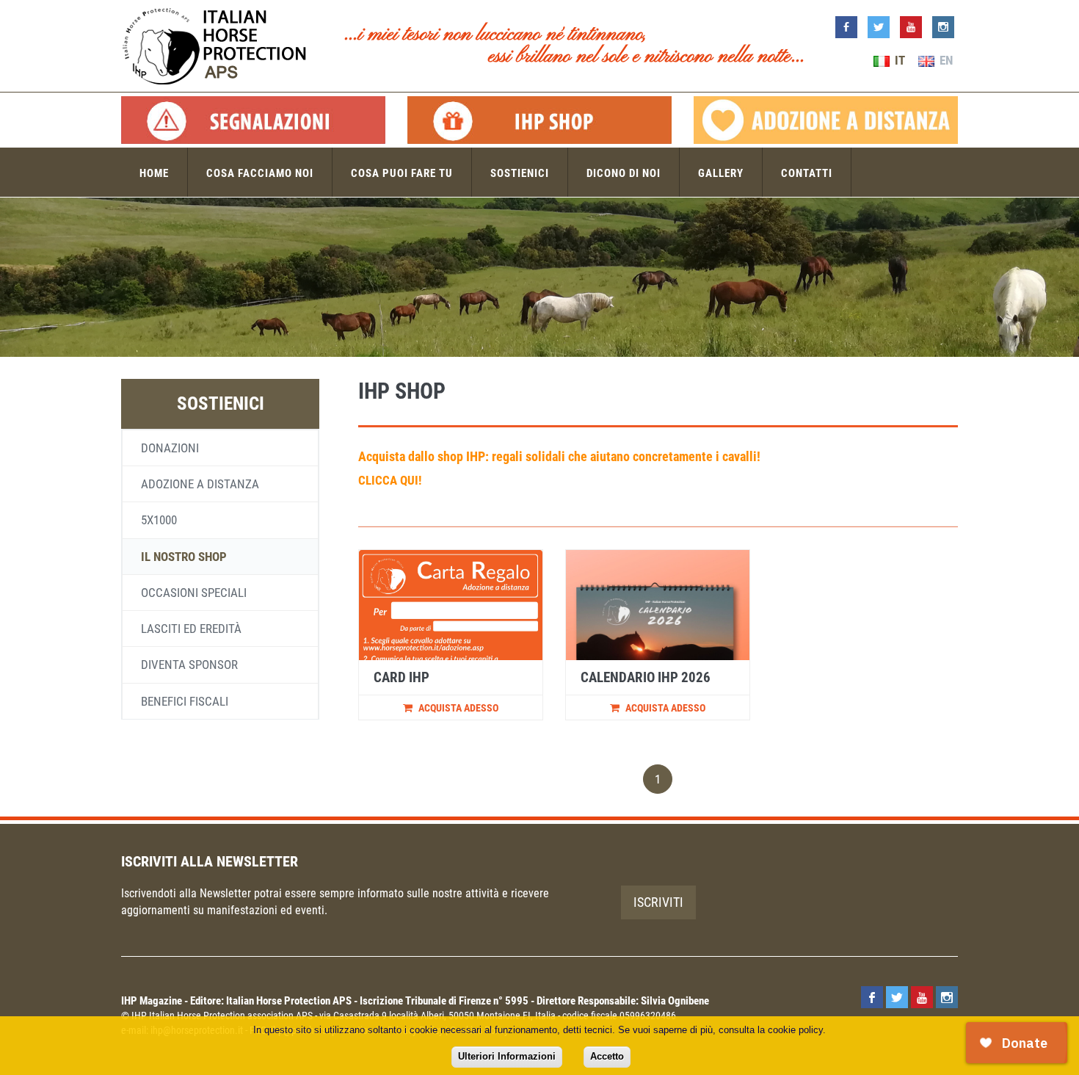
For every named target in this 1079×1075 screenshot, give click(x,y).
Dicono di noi (623, 173)
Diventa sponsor (189, 664)
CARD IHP (401, 677)
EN (945, 60)
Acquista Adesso (457, 708)
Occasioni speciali (194, 592)
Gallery (721, 173)
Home (154, 173)
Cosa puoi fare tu (402, 173)
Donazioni (170, 448)
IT (898, 60)
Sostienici (519, 173)
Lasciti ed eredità (191, 628)
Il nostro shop (184, 556)
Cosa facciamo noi (259, 173)
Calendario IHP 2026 (646, 677)
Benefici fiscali (184, 701)
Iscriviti (658, 902)
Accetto (607, 1056)
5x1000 (159, 520)
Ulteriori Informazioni (507, 1056)
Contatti (806, 173)
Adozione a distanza (200, 484)
